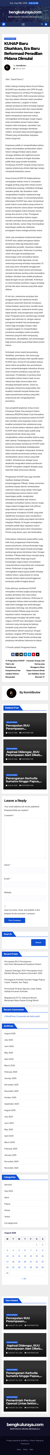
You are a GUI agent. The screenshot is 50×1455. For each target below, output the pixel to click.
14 (31, 1256)
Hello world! (34, 1016)
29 (37, 1267)
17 (7, 1262)
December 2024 (11, 1161)
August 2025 (10, 1110)
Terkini (7, 1217)
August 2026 (10, 1034)
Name (7, 865)
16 (43, 1256)
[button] (42, 24)
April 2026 (8, 1059)
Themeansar (25, 1444)
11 (13, 1256)
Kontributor (21, 65)
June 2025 (9, 1123)
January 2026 (10, 1078)
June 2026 (9, 1046)
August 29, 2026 (15, 1325)
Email (7, 879)
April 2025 (8, 1136)
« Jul (24, 1279)
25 (13, 1267)
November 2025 (11, 1091)
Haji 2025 (8, 1191)
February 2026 (10, 1072)
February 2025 (10, 1149)
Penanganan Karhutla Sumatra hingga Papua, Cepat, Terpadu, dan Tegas (25, 781)
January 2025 (10, 1155)
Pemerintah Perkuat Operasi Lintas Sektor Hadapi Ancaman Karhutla (25, 1403)
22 (37, 1262)
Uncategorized (10, 38)
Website (7, 892)
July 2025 (8, 1117)
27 (25, 1267)
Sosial (7, 1210)
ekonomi (8, 1185)
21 (31, 1262)
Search (8, 934)
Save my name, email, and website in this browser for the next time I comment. (22, 912)
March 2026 (9, 1066)
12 (19, 1256)
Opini (6, 1197)
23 (43, 1262)
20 (25, 1262)
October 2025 (10, 1098)
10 (7, 1256)
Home (19, 1449)
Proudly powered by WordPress (18, 1440)
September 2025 (11, 1104)
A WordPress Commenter (15, 1016)
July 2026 (8, 1040)
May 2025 (8, 1130)
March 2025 (9, 1142)
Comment (9, 815)
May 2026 (8, 1053)
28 (31, 1267)
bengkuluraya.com (25, 12)
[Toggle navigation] (23, 24)
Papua (7, 1204)
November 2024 (11, 1168)
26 (19, 1267)
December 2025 (11, 1085)
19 (19, 1262)
